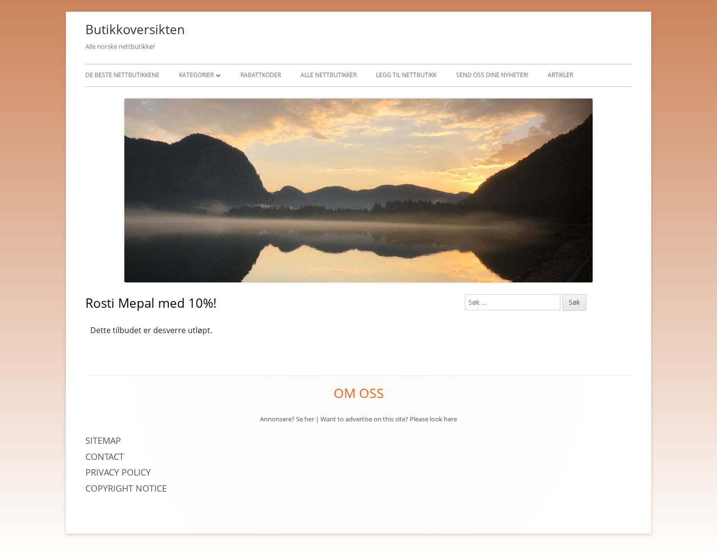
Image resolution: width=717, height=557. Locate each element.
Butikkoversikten (135, 29)
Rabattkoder (260, 75)
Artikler (560, 75)
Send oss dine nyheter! (492, 75)
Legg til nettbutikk (406, 75)
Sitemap (103, 440)
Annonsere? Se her (287, 419)
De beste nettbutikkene (122, 75)
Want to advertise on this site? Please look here (388, 419)
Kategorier (196, 75)
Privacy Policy (119, 472)
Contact (104, 456)
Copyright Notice (126, 488)
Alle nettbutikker (328, 75)
